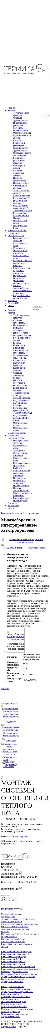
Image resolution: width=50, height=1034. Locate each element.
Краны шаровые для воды (13, 956)
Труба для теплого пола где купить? (18, 976)
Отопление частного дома (13, 1001)
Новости (5, 931)
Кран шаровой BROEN (12, 959)
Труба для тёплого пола (12, 981)
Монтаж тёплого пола (11, 1004)
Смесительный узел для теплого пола (19, 974)
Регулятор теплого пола (12, 979)
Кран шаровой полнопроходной (16, 951)
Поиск (11, 305)
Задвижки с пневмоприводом (15, 929)
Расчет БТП (13, 303)
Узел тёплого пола (9, 999)
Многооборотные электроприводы (11, 734)
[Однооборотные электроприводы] (10, 711)
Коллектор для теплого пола (14, 971)
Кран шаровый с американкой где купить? (21, 969)
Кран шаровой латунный (13, 964)
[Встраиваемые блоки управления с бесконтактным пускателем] (9, 754)
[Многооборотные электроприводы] (10, 730)
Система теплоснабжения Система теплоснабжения (13, 940)
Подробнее (11, 721)
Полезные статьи (16, 235)
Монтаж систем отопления (14, 1006)
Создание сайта (8, 1026)
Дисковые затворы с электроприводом (19, 924)
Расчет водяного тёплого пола (15, 989)
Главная (5, 513)
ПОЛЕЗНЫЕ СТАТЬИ (11, 909)
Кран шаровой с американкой (15, 954)
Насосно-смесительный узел (14, 926)
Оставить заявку (37, 307)
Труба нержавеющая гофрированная (18, 919)
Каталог (11, 110)
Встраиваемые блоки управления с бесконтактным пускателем (10, 762)
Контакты (12, 300)
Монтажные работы (17, 230)
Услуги (4, 946)
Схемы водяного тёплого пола (15, 996)
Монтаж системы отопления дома (17, 1009)
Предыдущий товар (13, 548)
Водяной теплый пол (11, 994)
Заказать (5, 688)
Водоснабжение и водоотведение (17, 944)
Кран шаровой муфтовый (13, 961)
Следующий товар (36, 548)
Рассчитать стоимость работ (14, 836)
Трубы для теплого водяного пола (17, 991)
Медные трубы (8, 916)
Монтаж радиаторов (10, 1011)
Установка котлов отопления (14, 1014)
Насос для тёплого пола (12, 986)
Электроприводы (31, 513)
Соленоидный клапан (11, 921)
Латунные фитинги (10, 1016)
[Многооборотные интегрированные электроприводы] (25, 540)
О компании (13, 233)
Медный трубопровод (11, 914)
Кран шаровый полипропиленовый (18, 966)
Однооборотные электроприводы (11, 715)
